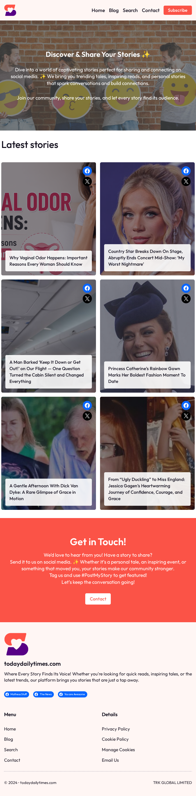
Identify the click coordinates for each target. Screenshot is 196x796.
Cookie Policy (115, 739)
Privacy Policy (116, 729)
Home (10, 729)
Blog (8, 739)
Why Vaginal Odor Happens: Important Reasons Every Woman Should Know (48, 261)
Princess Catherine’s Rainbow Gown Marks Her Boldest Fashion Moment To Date (147, 374)
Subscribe (177, 10)
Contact (98, 599)
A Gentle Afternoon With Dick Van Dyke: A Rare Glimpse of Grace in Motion (43, 492)
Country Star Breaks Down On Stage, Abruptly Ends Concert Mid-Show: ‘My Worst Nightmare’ (146, 257)
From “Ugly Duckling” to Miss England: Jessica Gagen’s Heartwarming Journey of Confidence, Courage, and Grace (146, 488)
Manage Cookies (118, 749)
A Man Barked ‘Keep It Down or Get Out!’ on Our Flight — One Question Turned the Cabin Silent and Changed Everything (46, 371)
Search (11, 749)
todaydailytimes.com (32, 663)
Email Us (110, 760)
